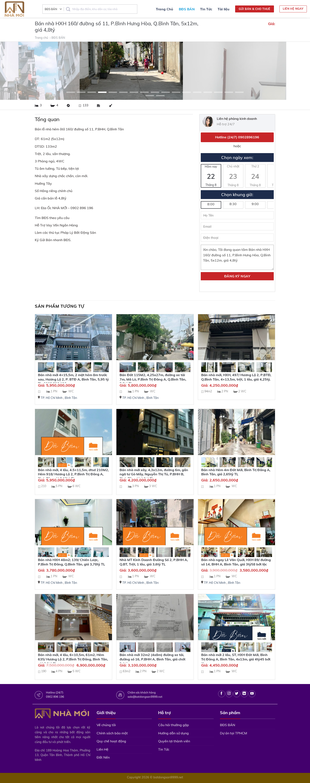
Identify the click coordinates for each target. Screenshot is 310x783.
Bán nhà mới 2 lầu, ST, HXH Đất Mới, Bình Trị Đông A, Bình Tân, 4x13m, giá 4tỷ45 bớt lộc (235, 659)
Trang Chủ (164, 9)
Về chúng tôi (106, 725)
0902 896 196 (55, 696)
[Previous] (11, 71)
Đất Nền (103, 757)
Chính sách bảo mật (112, 733)
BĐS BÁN (187, 9)
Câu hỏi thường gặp (173, 725)
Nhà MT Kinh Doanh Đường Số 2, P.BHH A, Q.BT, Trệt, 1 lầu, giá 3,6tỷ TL (154, 562)
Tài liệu (224, 9)
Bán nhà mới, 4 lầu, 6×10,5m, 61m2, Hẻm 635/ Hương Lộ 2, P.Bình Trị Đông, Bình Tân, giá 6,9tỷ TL (73, 659)
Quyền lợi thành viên (174, 741)
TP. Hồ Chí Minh (51, 398)
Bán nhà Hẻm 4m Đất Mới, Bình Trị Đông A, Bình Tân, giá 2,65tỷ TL (235, 472)
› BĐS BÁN (58, 38)
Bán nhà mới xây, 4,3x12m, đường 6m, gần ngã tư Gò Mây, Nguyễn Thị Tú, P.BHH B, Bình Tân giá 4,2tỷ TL (154, 474)
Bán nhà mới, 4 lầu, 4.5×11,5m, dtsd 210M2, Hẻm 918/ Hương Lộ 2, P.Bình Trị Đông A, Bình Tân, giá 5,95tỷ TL (73, 474)
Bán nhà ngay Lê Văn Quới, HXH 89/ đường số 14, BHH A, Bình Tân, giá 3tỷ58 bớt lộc (236, 562)
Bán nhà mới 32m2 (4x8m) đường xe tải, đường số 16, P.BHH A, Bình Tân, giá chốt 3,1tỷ (152, 659)
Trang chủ (42, 38)
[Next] (298, 71)
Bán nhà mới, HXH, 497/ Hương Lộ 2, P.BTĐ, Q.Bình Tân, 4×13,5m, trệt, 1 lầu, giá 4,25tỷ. (236, 377)
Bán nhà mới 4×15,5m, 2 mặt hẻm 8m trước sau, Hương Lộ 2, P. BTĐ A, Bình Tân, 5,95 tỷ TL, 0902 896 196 (73, 379)
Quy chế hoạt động (111, 741)
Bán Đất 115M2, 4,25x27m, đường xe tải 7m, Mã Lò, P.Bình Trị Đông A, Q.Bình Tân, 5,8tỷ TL (153, 379)
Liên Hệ (102, 749)
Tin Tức (206, 9)
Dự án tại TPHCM (233, 733)
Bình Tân (71, 398)
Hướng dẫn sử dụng (173, 733)
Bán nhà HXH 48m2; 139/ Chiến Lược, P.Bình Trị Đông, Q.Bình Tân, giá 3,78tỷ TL (71, 562)
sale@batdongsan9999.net (145, 696)
